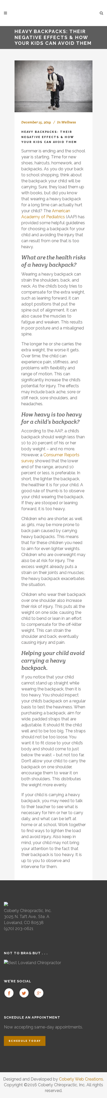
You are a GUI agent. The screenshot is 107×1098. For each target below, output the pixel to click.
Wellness (68, 122)
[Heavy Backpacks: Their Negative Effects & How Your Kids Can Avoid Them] (53, 86)
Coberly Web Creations (81, 1079)
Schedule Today (25, 1040)
